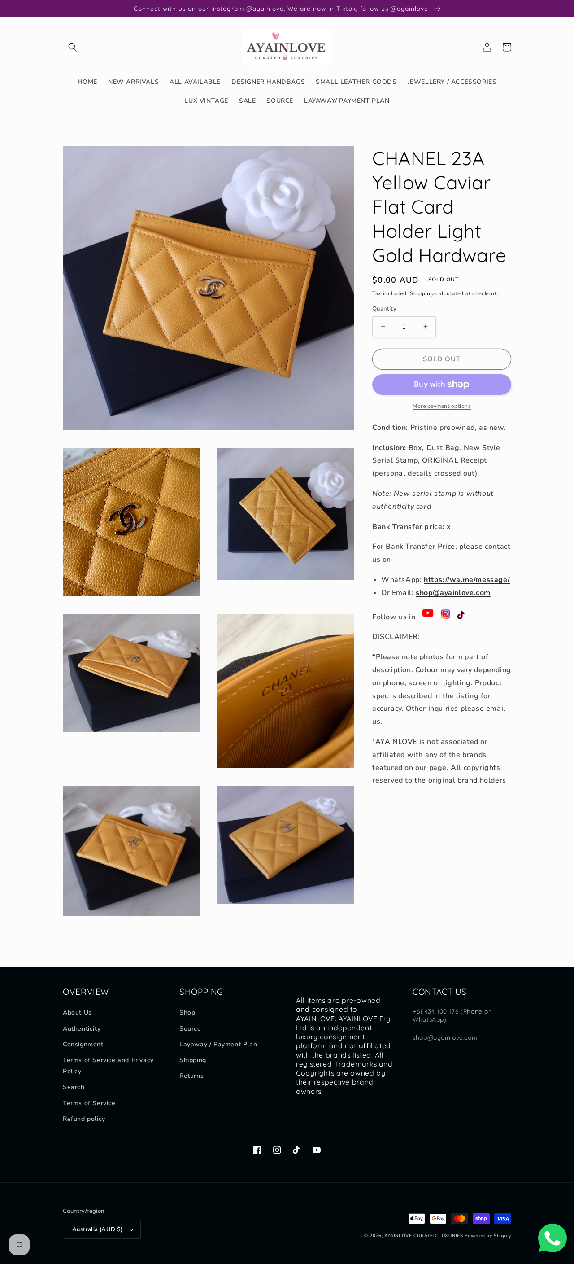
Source (190, 1028)
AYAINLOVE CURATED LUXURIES (423, 1236)
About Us (77, 1012)
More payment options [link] (442, 406)
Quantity (384, 309)
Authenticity (81, 1028)
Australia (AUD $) (97, 1229)
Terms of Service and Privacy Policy (108, 1066)
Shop (187, 1012)
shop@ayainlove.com (453, 593)
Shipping (422, 293)
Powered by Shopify (488, 1236)
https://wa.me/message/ (467, 580)
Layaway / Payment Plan (218, 1044)
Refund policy (84, 1119)
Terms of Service (89, 1103)
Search (74, 1087)
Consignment (83, 1044)
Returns (191, 1076)
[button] (73, 47)
